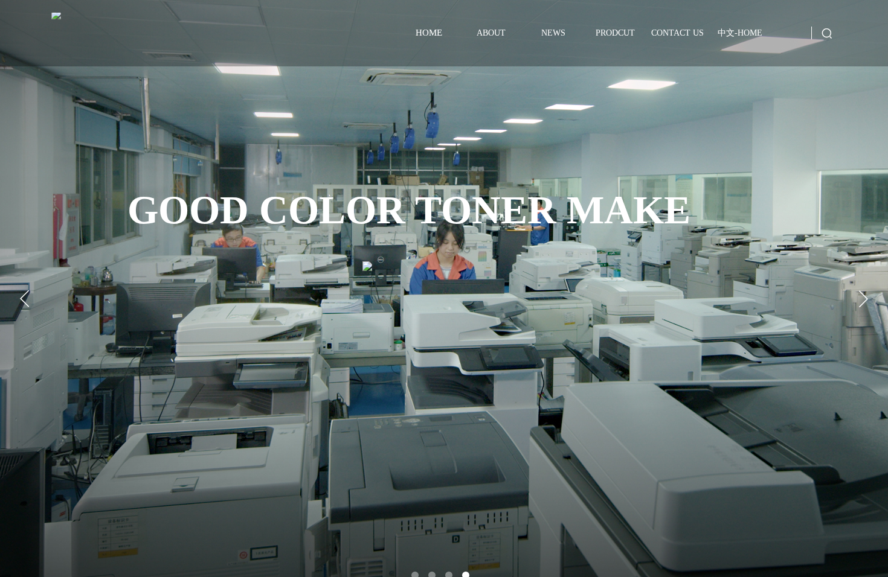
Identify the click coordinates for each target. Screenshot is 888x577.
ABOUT (491, 32)
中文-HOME (740, 32)
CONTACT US (677, 32)
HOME (429, 32)
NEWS (553, 32)
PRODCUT (615, 32)
